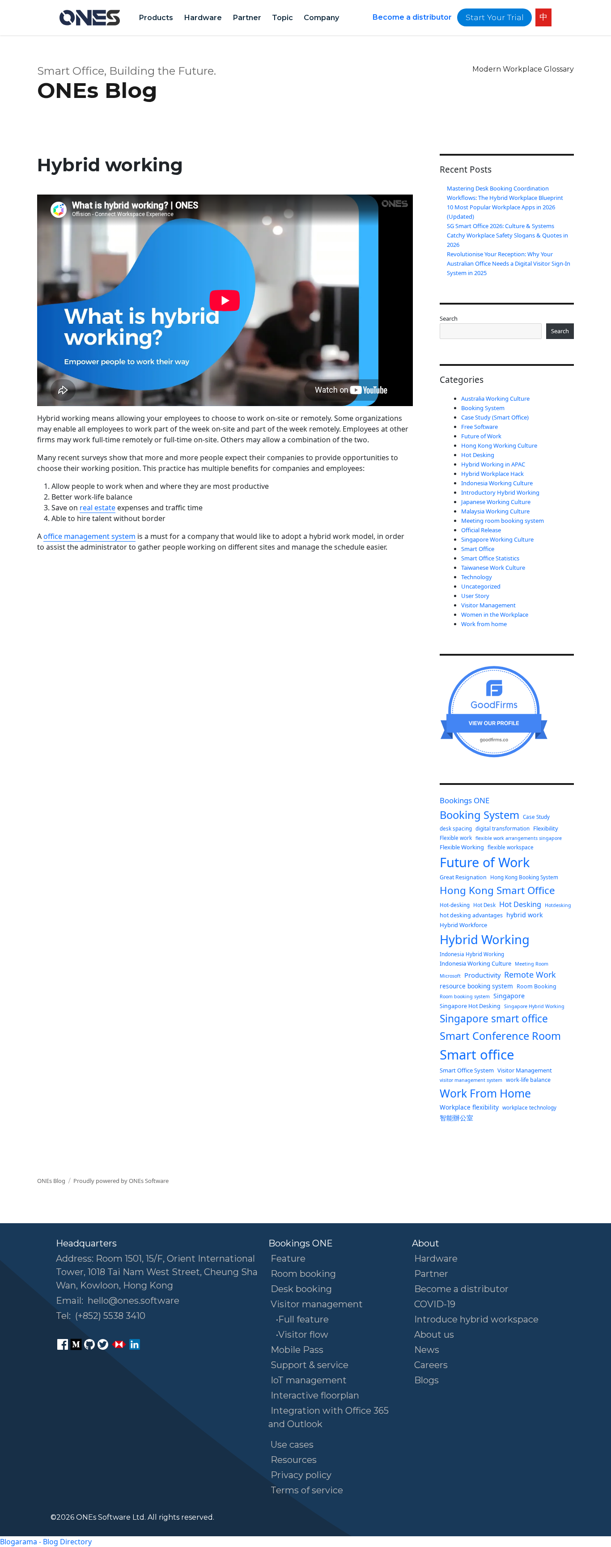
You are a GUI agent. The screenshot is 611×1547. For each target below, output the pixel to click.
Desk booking (301, 1289)
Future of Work (481, 436)
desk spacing (456, 828)
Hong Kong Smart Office (497, 890)
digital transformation (502, 828)
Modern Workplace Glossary (523, 69)
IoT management (309, 1380)
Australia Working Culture (495, 398)
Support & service (309, 1365)
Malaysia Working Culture (495, 511)
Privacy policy (301, 1475)
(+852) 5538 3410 (110, 1315)
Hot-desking (455, 905)
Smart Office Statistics (490, 558)
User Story (475, 596)
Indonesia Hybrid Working (472, 954)
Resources (294, 1459)
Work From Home (485, 1093)
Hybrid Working (485, 939)
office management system (89, 536)
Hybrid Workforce (463, 925)
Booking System (483, 408)
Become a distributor (412, 17)
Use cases (292, 1444)
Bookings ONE (464, 800)
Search (449, 318)
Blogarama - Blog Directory (46, 1542)
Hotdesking (558, 905)
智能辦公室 (456, 1117)
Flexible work (456, 838)
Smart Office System (467, 1070)
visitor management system (471, 1080)
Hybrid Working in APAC (493, 464)
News (426, 1349)
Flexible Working (462, 847)
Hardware (203, 17)
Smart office (477, 1055)
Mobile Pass (297, 1349)
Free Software (479, 427)
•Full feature (302, 1319)
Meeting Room (531, 964)
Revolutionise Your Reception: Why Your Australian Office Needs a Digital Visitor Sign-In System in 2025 (508, 263)
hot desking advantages (471, 915)
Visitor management (317, 1304)
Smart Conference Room (500, 1036)
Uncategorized (481, 586)
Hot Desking (477, 455)
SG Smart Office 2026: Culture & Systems (500, 226)
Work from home (484, 624)
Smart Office (477, 549)
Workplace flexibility (469, 1107)
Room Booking (536, 986)
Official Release (481, 530)
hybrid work (524, 915)
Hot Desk (484, 905)
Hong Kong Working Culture (499, 445)
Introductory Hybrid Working (500, 492)
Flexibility (545, 828)
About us (434, 1334)
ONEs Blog (97, 90)
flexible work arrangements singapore (518, 838)
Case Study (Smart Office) (495, 417)
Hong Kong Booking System (524, 877)
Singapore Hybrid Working (534, 1006)
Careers (431, 1365)
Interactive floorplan (315, 1395)
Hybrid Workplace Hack (492, 474)
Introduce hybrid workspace (476, 1319)
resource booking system (476, 986)
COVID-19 (434, 1304)
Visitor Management (488, 605)
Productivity (482, 975)
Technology (476, 577)
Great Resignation (463, 877)
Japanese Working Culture (495, 502)
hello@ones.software (133, 1300)
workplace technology (529, 1107)
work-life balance (528, 1080)
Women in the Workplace (494, 614)
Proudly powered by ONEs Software (121, 1181)
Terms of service (307, 1490)
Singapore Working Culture (497, 539)
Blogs (426, 1380)
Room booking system (465, 996)
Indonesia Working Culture (497, 483)
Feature (288, 1258)
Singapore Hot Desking (470, 1006)
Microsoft (450, 976)
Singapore (509, 996)
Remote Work (530, 974)
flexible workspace (511, 847)
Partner (247, 17)
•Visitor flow (302, 1334)
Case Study (536, 817)
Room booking (303, 1273)
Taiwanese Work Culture (493, 568)
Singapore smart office (494, 1019)
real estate (97, 508)
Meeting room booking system (502, 521)
